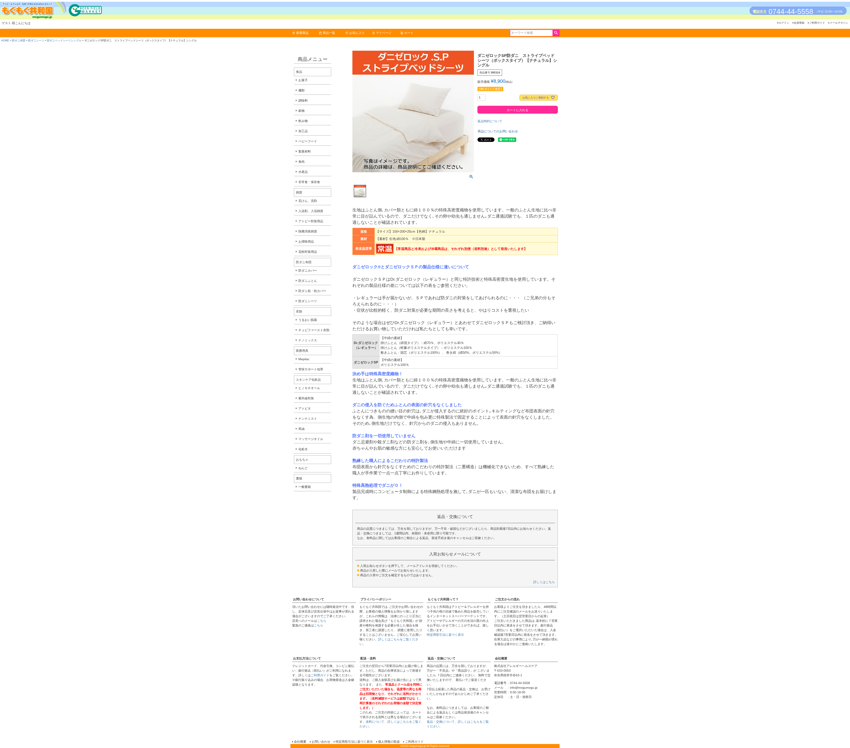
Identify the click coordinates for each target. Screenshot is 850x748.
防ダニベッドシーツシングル (64, 40)
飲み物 (303, 121)
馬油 (301, 429)
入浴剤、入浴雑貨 (310, 211)
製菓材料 (304, 151)
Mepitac (303, 359)
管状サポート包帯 (310, 369)
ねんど (303, 468)
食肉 (301, 161)
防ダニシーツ (36, 40)
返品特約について (489, 121)
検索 (555, 33)
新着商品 (302, 33)
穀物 (301, 110)
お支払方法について (307, 658)
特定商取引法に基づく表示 (445, 634)
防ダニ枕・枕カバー (312, 291)
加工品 (303, 131)
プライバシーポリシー (375, 599)
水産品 (303, 172)
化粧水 (303, 449)
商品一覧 (329, 33)
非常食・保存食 (309, 182)
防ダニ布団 (18, 40)
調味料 (303, 100)
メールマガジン (839, 22)
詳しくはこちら (544, 582)
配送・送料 (368, 658)
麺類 (301, 90)
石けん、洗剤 (307, 201)
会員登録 (799, 22)
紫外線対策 (306, 398)
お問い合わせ (321, 741)
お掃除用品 (306, 241)
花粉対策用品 (307, 251)
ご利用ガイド (817, 22)
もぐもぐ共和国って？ (443, 599)
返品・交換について (442, 658)
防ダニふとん (307, 280)
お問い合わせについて (308, 599)
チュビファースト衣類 (313, 330)
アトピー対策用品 (310, 221)
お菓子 (303, 80)
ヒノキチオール (309, 388)
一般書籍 (304, 487)
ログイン (784, 22)
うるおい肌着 (307, 320)
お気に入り (357, 33)
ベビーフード (307, 141)
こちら (321, 620)
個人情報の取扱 (389, 741)
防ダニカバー (307, 270)
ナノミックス (307, 340)
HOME (5, 40)
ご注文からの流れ (507, 599)
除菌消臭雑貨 (307, 231)
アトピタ (304, 408)
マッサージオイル (310, 439)
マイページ (383, 33)
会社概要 (501, 658)
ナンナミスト (307, 418)
